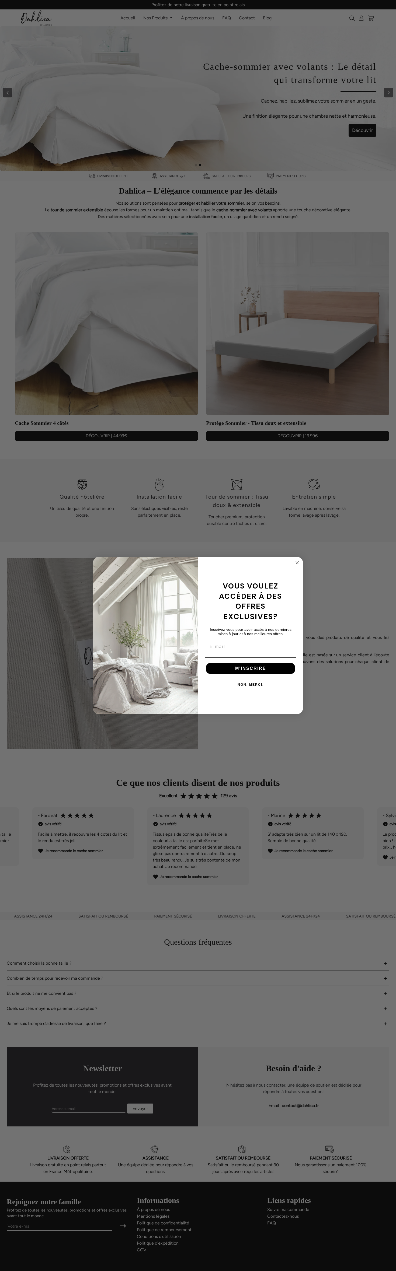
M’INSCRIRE (250, 668)
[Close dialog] (297, 562)
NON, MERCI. (251, 685)
